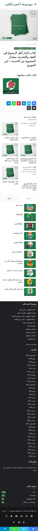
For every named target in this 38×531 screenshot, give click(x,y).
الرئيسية (32, 44)
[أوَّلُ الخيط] (30, 217)
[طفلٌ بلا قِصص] (30, 245)
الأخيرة (28, 198)
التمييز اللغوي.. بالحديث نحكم (26, 313)
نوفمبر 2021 (31, 375)
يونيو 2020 (31, 430)
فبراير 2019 (31, 453)
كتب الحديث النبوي (26, 48)
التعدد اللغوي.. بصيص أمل (27, 310)
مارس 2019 (31, 450)
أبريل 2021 (31, 398)
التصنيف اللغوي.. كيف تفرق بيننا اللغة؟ (23, 316)
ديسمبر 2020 (31, 411)
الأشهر (9, 198)
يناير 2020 (32, 446)
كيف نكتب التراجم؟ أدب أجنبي (13, 289)
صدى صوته (19, 205)
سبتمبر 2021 (31, 381)
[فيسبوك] (34, 103)
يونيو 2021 (32, 391)
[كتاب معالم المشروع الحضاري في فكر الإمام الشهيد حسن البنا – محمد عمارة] (28, 174)
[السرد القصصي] (30, 236)
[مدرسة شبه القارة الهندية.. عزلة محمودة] (30, 283)
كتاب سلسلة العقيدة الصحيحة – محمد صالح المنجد (11, 160)
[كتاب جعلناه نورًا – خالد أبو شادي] (10, 173)
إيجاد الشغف (31, 339)
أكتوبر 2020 (31, 417)
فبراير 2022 (31, 365)
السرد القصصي (18, 233)
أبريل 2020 (31, 437)
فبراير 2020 (31, 443)
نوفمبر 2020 (31, 414)
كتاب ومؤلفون (30, 499)
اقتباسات (32, 495)
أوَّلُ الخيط (19, 214)
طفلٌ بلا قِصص (18, 242)
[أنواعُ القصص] (30, 227)
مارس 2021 (31, 401)
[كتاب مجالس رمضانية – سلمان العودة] (10, 129)
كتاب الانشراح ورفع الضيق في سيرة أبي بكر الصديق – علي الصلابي (28, 160)
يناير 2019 (32, 456)
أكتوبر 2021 (31, 378)
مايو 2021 (32, 394)
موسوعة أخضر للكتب (29, 304)
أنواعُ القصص (18, 224)
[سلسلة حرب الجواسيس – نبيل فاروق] (28, 129)
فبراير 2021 (31, 404)
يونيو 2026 (31, 362)
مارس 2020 (31, 440)
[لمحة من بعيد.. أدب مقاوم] (30, 273)
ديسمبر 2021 (31, 371)
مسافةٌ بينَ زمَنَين (17, 252)
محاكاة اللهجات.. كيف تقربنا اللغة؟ (24, 319)
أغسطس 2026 (30, 355)
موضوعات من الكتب (28, 502)
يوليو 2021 (32, 388)
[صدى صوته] (30, 208)
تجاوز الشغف (31, 326)
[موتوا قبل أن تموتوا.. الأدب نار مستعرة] (30, 264)
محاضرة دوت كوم (31, 344)
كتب (27, 44)
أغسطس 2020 (30, 424)
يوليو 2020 (31, 427)
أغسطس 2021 (30, 385)
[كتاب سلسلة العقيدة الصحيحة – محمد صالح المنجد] (10, 150)
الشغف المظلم (30, 336)
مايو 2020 (32, 433)
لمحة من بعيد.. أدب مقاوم (15, 270)
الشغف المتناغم (30, 332)
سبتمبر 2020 (31, 420)
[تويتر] (29, 103)
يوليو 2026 (31, 358)
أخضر (3, 511)
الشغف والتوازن (30, 329)
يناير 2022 (32, 368)
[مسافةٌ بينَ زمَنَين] (30, 255)
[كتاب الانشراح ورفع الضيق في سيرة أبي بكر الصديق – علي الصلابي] (28, 150)
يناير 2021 (32, 407)
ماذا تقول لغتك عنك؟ (28, 323)
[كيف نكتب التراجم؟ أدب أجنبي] (30, 292)
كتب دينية (17, 48)
